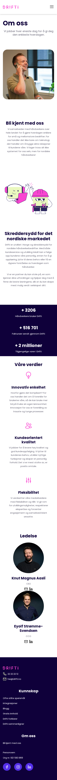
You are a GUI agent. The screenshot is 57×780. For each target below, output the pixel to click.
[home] (10, 7)
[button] (52, 7)
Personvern (9, 752)
